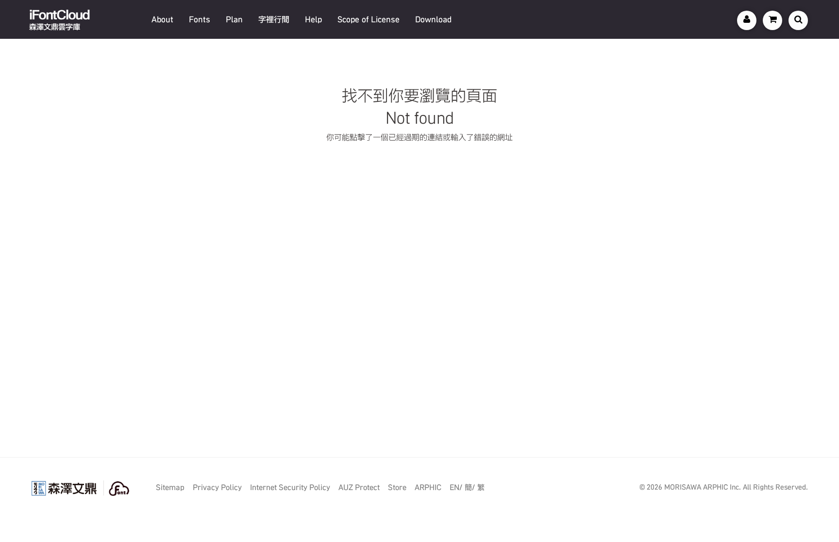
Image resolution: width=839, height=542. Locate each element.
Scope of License (368, 19)
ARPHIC (428, 487)
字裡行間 (273, 19)
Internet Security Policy (290, 487)
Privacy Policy (217, 487)
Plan (234, 19)
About (162, 19)
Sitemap (170, 487)
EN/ (456, 487)
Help (313, 19)
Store (397, 487)
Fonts (199, 19)
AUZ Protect (359, 487)
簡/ (470, 487)
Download (433, 19)
